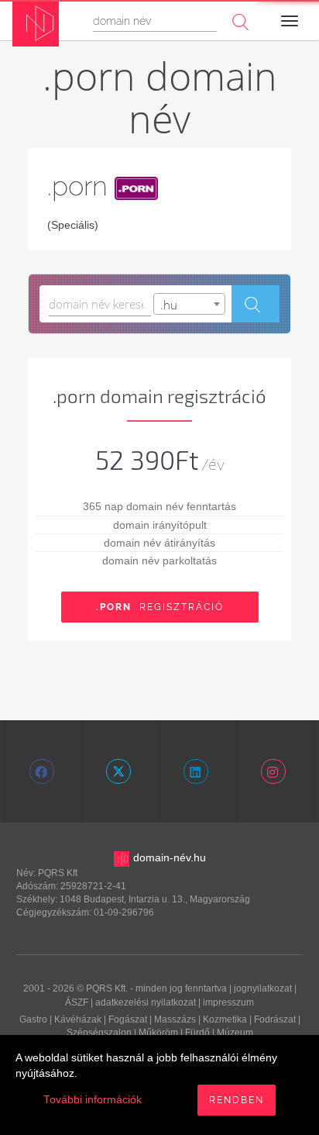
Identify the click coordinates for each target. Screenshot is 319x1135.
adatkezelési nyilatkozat (145, 1002)
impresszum (228, 1002)
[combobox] (189, 304)
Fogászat (127, 1019)
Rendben (236, 1100)
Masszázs (175, 1019)
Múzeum (235, 1032)
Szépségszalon (99, 1032)
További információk (92, 1100)
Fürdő (197, 1032)
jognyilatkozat (263, 988)
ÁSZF (76, 1002)
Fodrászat (275, 1019)
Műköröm (158, 1032)
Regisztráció (160, 607)
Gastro (33, 1019)
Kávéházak (77, 1019)
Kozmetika (225, 1019)
